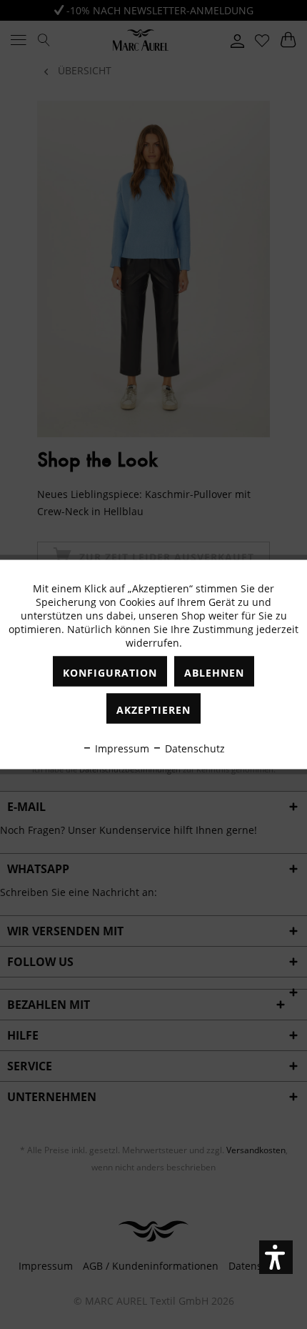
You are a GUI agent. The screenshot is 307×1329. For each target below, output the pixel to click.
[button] (276, 1257)
